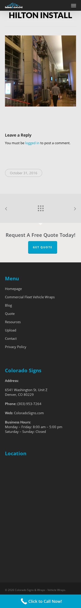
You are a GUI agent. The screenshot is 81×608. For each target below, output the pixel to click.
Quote (10, 313)
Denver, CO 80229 (19, 394)
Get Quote (42, 247)
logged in (32, 143)
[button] (73, 5)
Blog (8, 305)
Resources (13, 322)
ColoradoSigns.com (29, 413)
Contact (11, 338)
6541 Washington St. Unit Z (26, 390)
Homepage (13, 288)
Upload (10, 330)
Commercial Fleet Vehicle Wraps (30, 297)
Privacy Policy (15, 346)
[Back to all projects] (40, 207)
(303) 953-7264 (29, 403)
